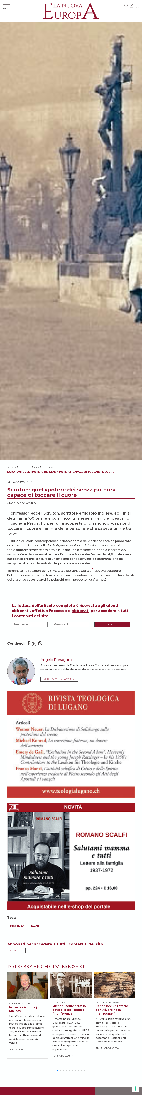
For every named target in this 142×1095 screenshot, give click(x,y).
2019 (36, 467)
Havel (35, 926)
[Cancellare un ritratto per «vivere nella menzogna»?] (114, 985)
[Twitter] (34, 643)
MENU (6, 8)
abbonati (80, 611)
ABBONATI (16, 950)
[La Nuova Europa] (71, 10)
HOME (11, 467)
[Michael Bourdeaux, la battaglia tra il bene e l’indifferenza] (70, 985)
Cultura (48, 467)
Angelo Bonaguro (21, 503)
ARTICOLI (24, 467)
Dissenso (17, 926)
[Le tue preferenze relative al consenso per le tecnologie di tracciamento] (135, 1088)
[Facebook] (29, 643)
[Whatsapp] (40, 643)
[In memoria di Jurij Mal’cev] (27, 985)
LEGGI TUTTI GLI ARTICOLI (59, 679)
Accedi (112, 624)
